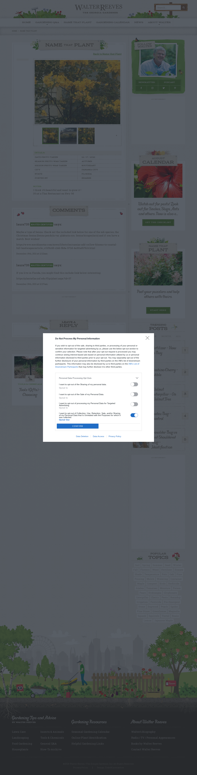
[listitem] (98, 377)
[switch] (134, 384)
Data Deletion (82, 436)
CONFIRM (77, 426)
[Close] (148, 339)
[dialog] (98, 387)
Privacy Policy (115, 436)
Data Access (98, 436)
